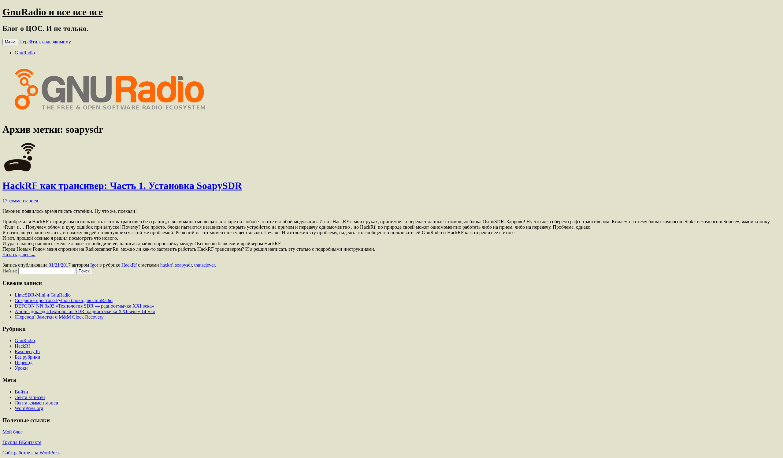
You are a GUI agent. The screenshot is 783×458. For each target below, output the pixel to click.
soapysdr (183, 265)
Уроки (21, 368)
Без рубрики (27, 357)
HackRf (129, 265)
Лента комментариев (36, 402)
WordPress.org (29, 408)
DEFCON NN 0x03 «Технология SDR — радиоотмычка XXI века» (84, 305)
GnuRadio (25, 52)
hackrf (166, 265)
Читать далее (18, 254)
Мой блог (12, 431)
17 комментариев (20, 200)
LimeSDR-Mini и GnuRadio (43, 294)
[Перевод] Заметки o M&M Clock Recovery (59, 316)
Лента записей (30, 397)
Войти (21, 391)
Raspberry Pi (27, 351)
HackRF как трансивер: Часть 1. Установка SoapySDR (122, 185)
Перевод (23, 362)
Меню (10, 42)
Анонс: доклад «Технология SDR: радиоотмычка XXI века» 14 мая (85, 311)
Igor (94, 265)
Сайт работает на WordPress (31, 452)
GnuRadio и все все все (52, 11)
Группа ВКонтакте (21, 442)
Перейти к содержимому (45, 41)
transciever (204, 265)
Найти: (9, 270)
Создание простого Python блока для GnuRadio (64, 300)
